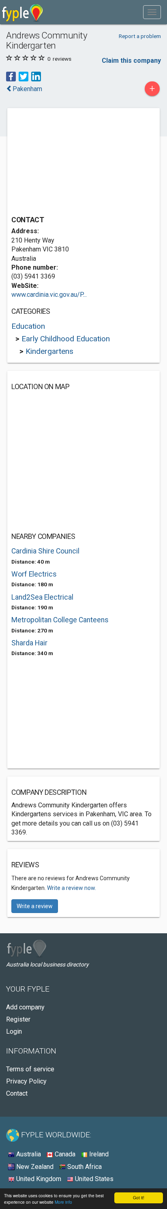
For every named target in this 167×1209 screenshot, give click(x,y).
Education (28, 326)
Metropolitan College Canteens (60, 620)
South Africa (84, 1167)
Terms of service (30, 1069)
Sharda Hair (29, 643)
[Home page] (22, 12)
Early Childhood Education (65, 338)
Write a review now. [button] (71, 888)
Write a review (35, 906)
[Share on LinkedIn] (36, 76)
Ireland (98, 1154)
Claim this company (131, 60)
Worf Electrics (34, 574)
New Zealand (34, 1167)
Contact (17, 1093)
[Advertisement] (72, 162)
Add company (25, 1007)
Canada (64, 1154)
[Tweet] (23, 76)
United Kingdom (38, 1179)
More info (63, 1202)
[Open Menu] (152, 12)
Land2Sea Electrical (42, 597)
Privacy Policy (26, 1081)
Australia (28, 1154)
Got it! (138, 1197)
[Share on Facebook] (11, 76)
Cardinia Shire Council (45, 551)
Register (18, 1019)
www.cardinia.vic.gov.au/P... (49, 294)
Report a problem (140, 36)
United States (93, 1179)
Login (14, 1031)
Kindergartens (49, 351)
